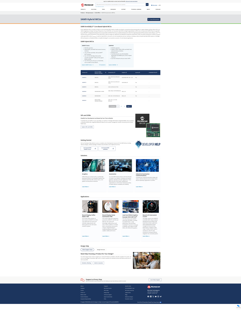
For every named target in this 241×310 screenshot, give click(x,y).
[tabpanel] (120, 260)
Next (128, 106)
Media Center (83, 294)
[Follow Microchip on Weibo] (160, 296)
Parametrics (103, 64)
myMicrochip (128, 292)
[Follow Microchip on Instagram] (158, 297)
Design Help (106, 292)
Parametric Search (129, 299)
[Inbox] (159, 5)
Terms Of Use (139, 302)
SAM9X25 (84, 100)
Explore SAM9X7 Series (87, 64)
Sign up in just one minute (131, 1)
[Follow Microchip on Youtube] (155, 296)
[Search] (147, 4)
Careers (82, 290)
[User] (154, 5)
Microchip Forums (108, 288)
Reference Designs (129, 296)
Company (82, 288)
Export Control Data (108, 296)
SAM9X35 (84, 95)
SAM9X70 (84, 87)
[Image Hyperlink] (87, 6)
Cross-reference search (99, 6)
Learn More (85, 186)
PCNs (105, 299)
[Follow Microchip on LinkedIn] (151, 297)
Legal (150, 302)
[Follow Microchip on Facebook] (148, 297)
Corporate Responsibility (86, 299)
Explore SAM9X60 (112, 64)
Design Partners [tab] (101, 249)
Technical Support (108, 294)
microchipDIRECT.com (129, 288)
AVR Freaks (106, 290)
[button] (87, 127)
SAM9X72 (84, 82)
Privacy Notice (145, 302)
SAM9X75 (84, 77)
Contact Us (83, 292)
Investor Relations (84, 296)
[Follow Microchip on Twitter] (153, 297)
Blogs (126, 294)
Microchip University (129, 290)
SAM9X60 (84, 91)
